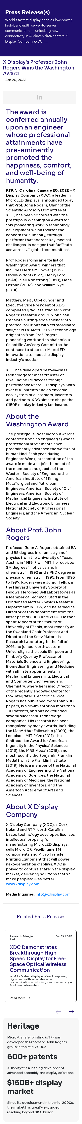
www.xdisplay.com (22, 884)
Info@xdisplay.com (53, 894)
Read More (17, 998)
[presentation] (61, 1011)
